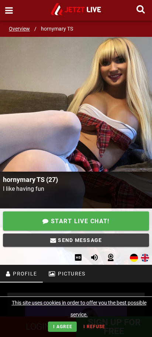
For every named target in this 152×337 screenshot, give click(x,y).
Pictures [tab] (70, 274)
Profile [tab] (24, 274)
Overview (19, 29)
